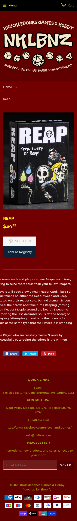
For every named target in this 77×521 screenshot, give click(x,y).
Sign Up (65, 465)
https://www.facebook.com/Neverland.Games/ (39, 427)
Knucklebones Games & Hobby (42, 485)
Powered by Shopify (37, 489)
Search (38, 387)
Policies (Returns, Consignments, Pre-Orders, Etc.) (38, 392)
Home (7, 87)
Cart (70, 5)
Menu (13, 5)
